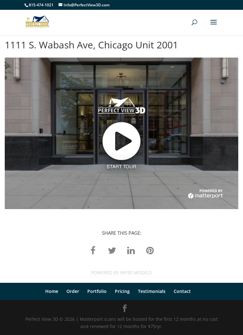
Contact (182, 291)
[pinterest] (150, 250)
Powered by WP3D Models (121, 273)
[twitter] (112, 250)
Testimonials (151, 291)
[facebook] (93, 250)
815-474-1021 (41, 5)
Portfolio (97, 291)
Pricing (122, 291)
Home (51, 291)
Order (72, 291)
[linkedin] (131, 250)
